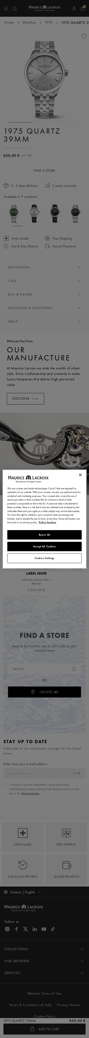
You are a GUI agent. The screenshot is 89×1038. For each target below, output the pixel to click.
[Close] (80, 475)
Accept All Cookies (44, 546)
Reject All (44, 534)
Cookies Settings (45, 558)
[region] (44, 519)
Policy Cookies (47, 522)
